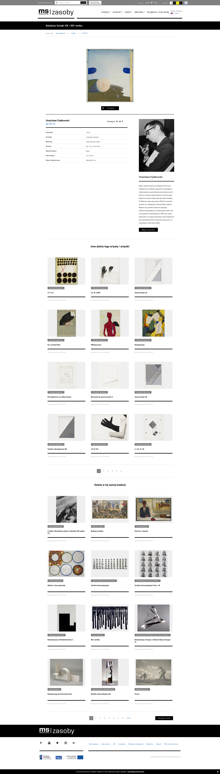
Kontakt (158, 744)
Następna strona (164, 718)
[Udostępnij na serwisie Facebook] (122, 121)
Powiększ (110, 108)
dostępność (152, 12)
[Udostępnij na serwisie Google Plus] (117, 121)
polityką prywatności (136, 772)
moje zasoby (163, 12)
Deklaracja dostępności (135, 744)
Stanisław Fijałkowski (57, 120)
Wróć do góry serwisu (171, 744)
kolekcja (105, 12)
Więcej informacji (148, 230)
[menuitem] (106, 12)
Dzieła (74, 33)
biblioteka (139, 12)
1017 (129, 718)
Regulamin (149, 744)
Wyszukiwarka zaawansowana (95, 2)
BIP (114, 744)
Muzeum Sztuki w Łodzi (45, 3)
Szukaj (83, 2)
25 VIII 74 (85, 33)
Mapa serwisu (105, 744)
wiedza (128, 12)
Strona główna (61, 33)
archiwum (117, 12)
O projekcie (121, 744)
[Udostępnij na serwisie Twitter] (120, 121)
